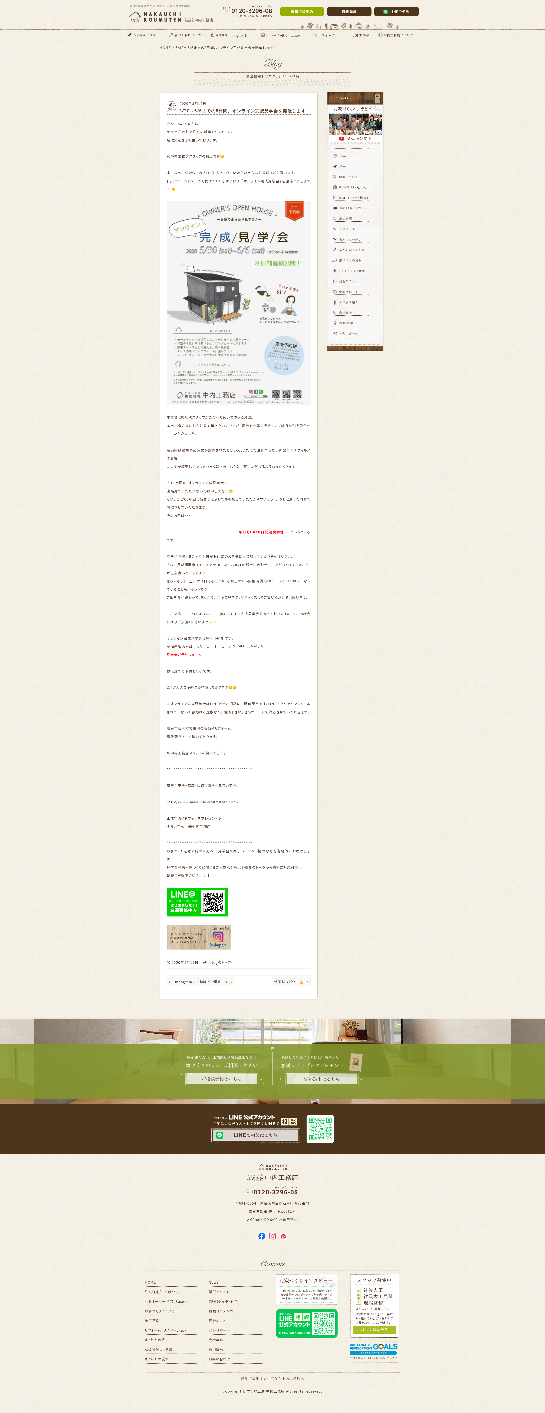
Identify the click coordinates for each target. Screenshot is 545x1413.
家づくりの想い (157, 1339)
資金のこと (217, 1320)
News (214, 1282)
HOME (150, 1282)
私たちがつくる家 (158, 1349)
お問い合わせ (220, 1358)
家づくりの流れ (157, 1358)
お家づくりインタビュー (163, 1310)
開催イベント (219, 1291)
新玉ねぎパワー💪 (291, 981)
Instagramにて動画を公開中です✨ (201, 981)
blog (213, 962)
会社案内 (216, 1339)
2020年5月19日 (193, 103)
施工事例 (152, 1320)
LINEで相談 (399, 11)
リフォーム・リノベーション (165, 1330)
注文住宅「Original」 (162, 1291)
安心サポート (219, 1330)
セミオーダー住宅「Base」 (165, 1301)
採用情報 (216, 1349)
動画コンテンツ (221, 1310)
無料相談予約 (302, 11)
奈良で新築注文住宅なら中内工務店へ (272, 1378)
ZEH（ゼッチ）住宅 (223, 1301)
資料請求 (349, 11)
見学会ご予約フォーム (184, 654)
